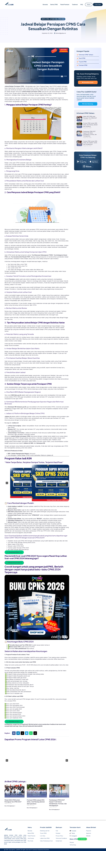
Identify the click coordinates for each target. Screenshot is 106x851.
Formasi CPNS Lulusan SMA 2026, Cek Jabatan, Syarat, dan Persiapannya (90, 143)
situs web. (54, 510)
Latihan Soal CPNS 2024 (57, 19)
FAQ (81, 4)
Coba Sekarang (88, 104)
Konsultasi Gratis (88, 82)
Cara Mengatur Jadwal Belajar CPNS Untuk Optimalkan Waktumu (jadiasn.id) (30, 455)
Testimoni (75, 4)
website (14, 508)
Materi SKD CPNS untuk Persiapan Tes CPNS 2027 (13, 801)
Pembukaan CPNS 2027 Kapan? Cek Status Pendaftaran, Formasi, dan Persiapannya (58, 802)
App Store (53, 506)
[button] (7, 483)
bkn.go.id (32, 453)
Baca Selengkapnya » (10, 805)
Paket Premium (64, 4)
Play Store (44, 506)
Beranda (45, 4)
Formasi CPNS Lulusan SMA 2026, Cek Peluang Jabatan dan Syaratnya (36, 801)
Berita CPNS (54, 4)
